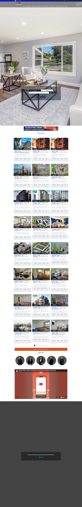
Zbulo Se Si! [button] (41, 457)
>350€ (35, 288)
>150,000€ (17, 158)
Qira (47, 90)
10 (43, 345)
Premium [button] (52, 6)
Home (24, 6)
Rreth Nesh (28, 6)
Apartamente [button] (39, 6)
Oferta (33, 6)
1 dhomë (39, 158)
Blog (66, 6)
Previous (15, 361)
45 (47, 345)
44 (45, 345)
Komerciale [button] (45, 6)
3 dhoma (21, 184)
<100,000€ (35, 158)
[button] (14, 144)
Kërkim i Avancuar (41, 97)
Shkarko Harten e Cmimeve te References (41, 349)
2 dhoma (21, 158)
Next (66, 361)
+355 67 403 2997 (18, 0)
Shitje (35, 90)
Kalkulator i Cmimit (60, 6)
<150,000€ (54, 158)
